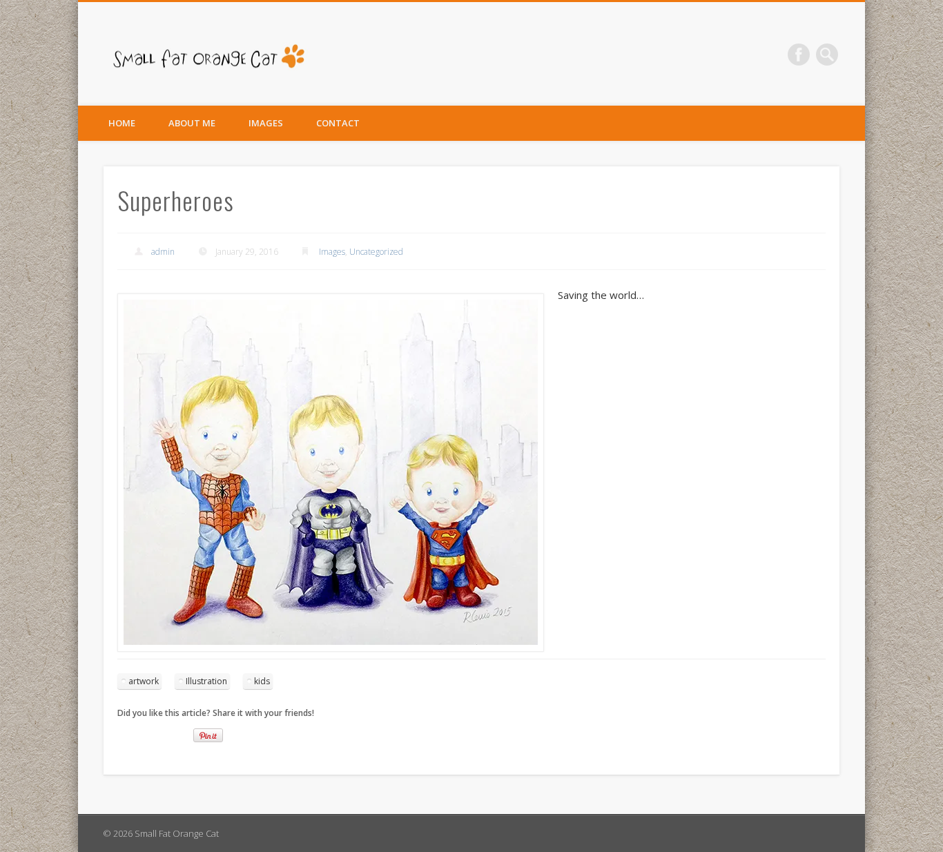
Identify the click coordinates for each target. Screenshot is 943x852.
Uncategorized (376, 252)
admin (163, 252)
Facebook (799, 54)
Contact (338, 123)
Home (121, 123)
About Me (191, 123)
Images (266, 123)
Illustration (206, 681)
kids (262, 681)
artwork (143, 681)
